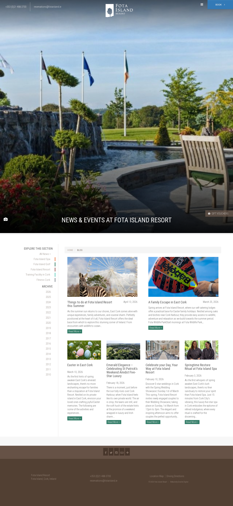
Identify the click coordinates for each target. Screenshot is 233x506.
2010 (48, 374)
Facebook (105, 452)
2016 (48, 343)
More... (127, 452)
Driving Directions (175, 476)
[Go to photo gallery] (5, 219)
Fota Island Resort (40, 269)
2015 (48, 348)
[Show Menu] (202, 4)
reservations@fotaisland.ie (103, 480)
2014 (48, 354)
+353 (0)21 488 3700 (100, 476)
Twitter (111, 452)
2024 (48, 302)
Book (219, 4)
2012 (48, 364)
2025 (48, 297)
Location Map (157, 476)
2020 (48, 322)
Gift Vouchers (219, 213)
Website (173, 482)
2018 (48, 333)
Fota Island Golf (41, 264)
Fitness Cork (43, 279)
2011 (48, 369)
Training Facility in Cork (38, 274)
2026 (48, 292)
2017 (48, 338)
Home (70, 250)
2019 (48, 328)
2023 (48, 307)
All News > (45, 254)
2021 (48, 317)
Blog (79, 250)
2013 (48, 359)
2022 (48, 312)
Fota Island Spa (42, 259)
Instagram (116, 452)
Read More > (74, 331)
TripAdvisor (122, 452)
